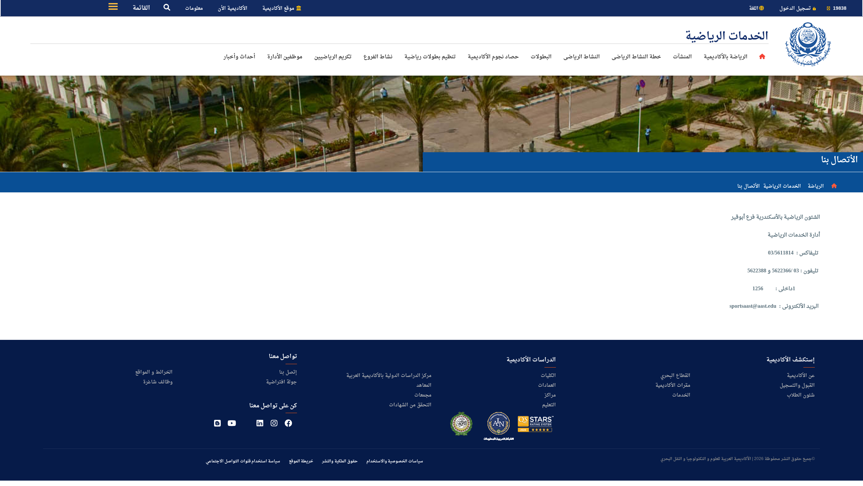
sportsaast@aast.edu (753, 306)
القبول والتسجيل (797, 385)
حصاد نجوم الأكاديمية (493, 57)
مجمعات (423, 395)
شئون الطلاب (801, 395)
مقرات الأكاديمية (672, 385)
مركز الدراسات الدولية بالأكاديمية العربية (389, 375)
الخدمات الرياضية (782, 186)
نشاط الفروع (377, 57)
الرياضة (816, 186)
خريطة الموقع (301, 461)
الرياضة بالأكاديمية (725, 57)
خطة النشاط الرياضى (636, 57)
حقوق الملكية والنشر (339, 461)
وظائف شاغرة (158, 382)
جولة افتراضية (281, 382)
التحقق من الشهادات (410, 405)
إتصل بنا (288, 372)
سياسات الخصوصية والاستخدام (394, 461)
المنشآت (682, 57)
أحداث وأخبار (239, 57)
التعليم (549, 405)
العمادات (547, 385)
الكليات (548, 375)
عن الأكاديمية (801, 375)
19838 (839, 8)
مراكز (550, 395)
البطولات (541, 57)
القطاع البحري (675, 375)
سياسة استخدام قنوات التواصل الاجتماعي (243, 461)
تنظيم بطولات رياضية (430, 57)
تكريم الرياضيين (333, 57)
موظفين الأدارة (284, 57)
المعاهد (424, 385)
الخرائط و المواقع (154, 372)
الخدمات (681, 395)
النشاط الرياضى (581, 57)
